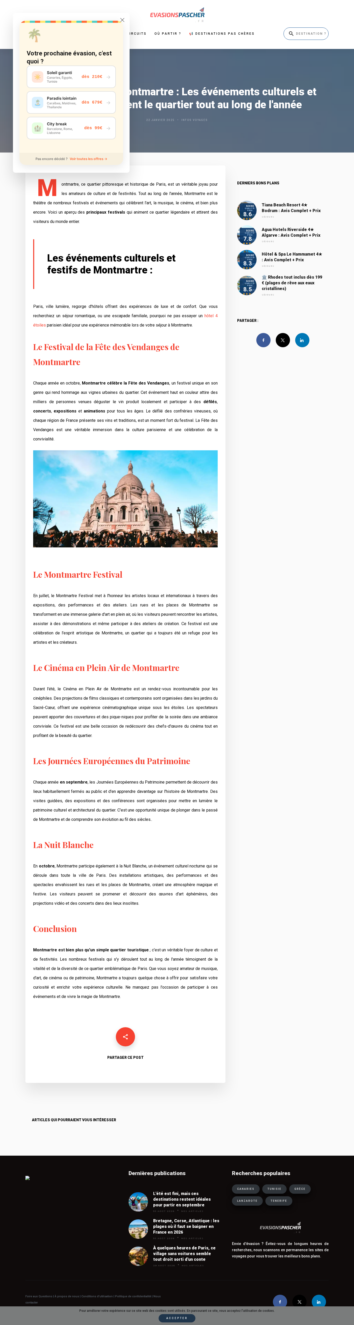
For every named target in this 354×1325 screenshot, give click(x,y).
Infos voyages (194, 120)
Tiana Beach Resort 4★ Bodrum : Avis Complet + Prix (291, 207)
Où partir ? (167, 33)
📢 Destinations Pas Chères (222, 33)
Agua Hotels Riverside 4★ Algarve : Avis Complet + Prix (291, 232)
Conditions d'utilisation (97, 1296)
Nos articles (192, 1211)
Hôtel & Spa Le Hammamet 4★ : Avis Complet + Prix (292, 257)
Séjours (268, 217)
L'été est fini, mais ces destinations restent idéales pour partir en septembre (182, 1199)
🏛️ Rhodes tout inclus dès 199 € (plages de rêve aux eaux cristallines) (292, 283)
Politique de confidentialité (132, 1296)
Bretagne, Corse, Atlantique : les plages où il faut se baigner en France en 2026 (186, 1226)
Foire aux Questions (38, 1296)
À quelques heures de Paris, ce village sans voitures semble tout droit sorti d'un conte (184, 1254)
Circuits (137, 33)
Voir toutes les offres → (88, 159)
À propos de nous (67, 1296)
